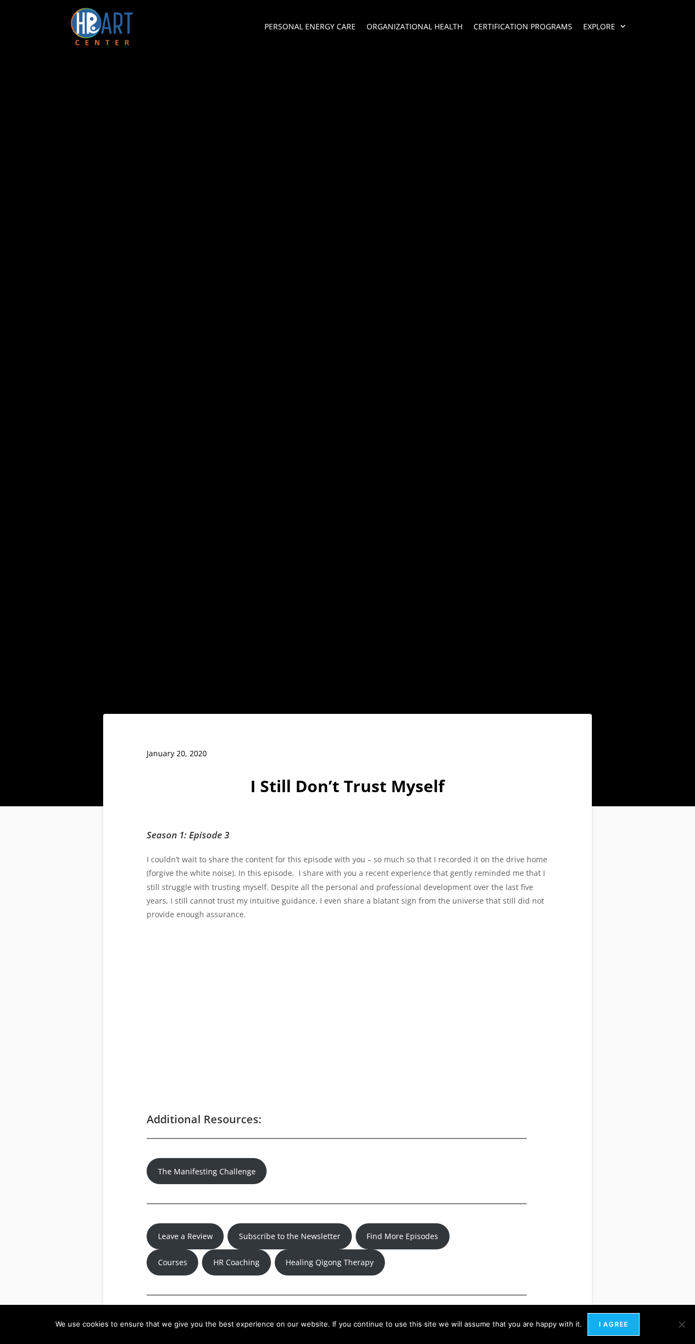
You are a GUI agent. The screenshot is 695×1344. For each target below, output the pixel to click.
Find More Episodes (402, 1236)
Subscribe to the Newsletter (289, 1236)
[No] (681, 1324)
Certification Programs (522, 26)
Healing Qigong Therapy (330, 1262)
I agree (613, 1324)
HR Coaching (236, 1262)
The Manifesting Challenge (207, 1171)
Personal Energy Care (310, 26)
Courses (172, 1262)
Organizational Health (415, 26)
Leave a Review (185, 1236)
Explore (599, 26)
